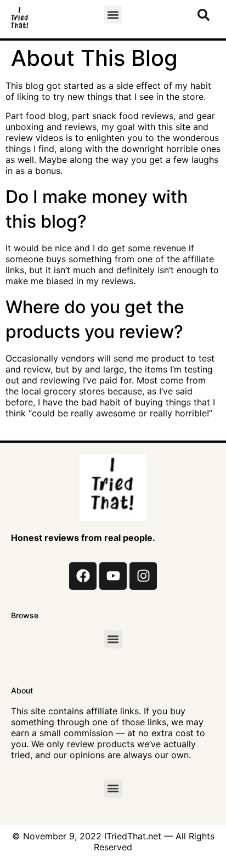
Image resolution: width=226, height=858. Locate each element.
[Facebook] (83, 576)
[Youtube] (113, 576)
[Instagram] (143, 576)
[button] (113, 14)
